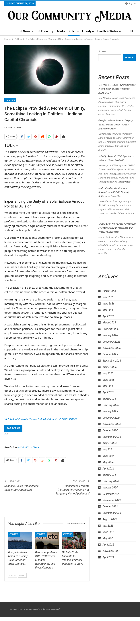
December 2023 (111, 493)
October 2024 (110, 430)
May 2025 (108, 386)
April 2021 (108, 557)
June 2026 (108, 303)
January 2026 (110, 335)
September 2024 (112, 436)
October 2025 (110, 354)
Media (61, 31)
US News (24, 31)
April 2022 (108, 544)
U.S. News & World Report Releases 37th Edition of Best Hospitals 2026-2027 (116, 88)
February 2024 (111, 481)
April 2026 (108, 316)
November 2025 (112, 348)
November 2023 (112, 500)
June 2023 (108, 532)
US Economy (45, 31)
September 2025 (112, 360)
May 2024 (108, 462)
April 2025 (108, 392)
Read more (124, 181)
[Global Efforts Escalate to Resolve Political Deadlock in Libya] (74, 540)
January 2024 (110, 487)
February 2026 (111, 328)
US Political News (28, 447)
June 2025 (108, 379)
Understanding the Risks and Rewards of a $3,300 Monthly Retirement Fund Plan (113, 192)
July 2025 (108, 373)
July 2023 (108, 525)
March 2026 (109, 322)
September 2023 (112, 512)
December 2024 (111, 417)
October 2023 (110, 506)
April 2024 (108, 468)
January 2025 (110, 411)
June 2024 (108, 455)
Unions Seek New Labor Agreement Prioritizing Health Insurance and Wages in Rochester (116, 227)
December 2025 (111, 341)
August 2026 (110, 290)
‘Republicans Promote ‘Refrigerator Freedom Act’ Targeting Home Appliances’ (73, 489)
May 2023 (108, 538)
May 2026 (108, 309)
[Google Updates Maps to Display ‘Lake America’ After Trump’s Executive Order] (20, 540)
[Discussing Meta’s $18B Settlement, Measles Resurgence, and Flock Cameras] (47, 540)
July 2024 (108, 449)
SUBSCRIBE (13, 428)
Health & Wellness (109, 31)
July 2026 (108, 297)
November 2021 (112, 551)
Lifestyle (88, 31)
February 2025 (111, 405)
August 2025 (110, 367)
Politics (74, 31)
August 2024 (110, 443)
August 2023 (110, 519)
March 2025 (109, 398)
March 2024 (109, 474)
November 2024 (112, 424)
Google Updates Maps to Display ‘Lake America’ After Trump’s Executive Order (115, 124)
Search (101, 51)
